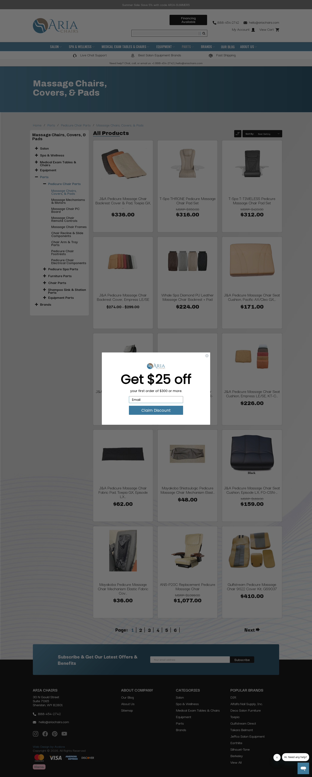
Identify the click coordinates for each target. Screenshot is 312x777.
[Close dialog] (207, 356)
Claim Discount (156, 410)
